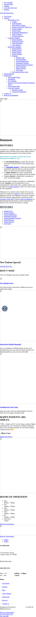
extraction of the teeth (7, 199)
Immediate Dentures (22, 63)
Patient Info (7, 75)
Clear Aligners (6, 593)
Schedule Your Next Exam (9, 407)
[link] (1, 279)
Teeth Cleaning (17, 34)
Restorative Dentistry (14, 47)
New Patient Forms (14, 77)
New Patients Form (6, 283)
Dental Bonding (17, 40)
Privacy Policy (5, 611)
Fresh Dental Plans (14, 86)
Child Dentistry (17, 23)
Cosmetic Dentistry (14, 38)
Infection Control (17, 90)
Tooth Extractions (17, 36)
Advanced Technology (19, 92)
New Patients (12, 81)
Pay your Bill (8, 2)
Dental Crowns (17, 50)
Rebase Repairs (21, 68)
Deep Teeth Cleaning (18, 25)
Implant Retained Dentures (24, 65)
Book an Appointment (11, 95)
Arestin (14, 22)
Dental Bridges (17, 49)
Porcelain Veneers (17, 41)
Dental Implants (17, 54)
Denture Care (20, 57)
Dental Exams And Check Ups (22, 27)
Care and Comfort (13, 88)
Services (6, 18)
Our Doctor (7, 16)
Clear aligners (16, 45)
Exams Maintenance (22, 61)
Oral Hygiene (16, 31)
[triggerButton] (5, 308)
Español (6, 6)
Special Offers (8, 4)
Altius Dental (20, 607)
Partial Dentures (21, 66)
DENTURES (6, 207)
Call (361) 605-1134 (10, 8)
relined (16, 194)
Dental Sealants (17, 29)
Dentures (15, 56)
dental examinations (26, 199)
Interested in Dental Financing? (10, 344)
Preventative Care (13, 20)
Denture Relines (21, 59)
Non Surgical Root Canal (20, 72)
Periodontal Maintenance (20, 32)
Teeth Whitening (17, 43)
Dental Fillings (16, 52)
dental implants (14, 187)
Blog (3, 590)
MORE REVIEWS (6, 437)
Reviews (5, 600)
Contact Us (7, 93)
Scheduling (11, 79)
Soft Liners (19, 70)
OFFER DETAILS (6, 266)
